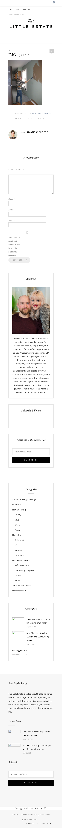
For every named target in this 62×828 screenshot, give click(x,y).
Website (11, 220)
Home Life (17, 535)
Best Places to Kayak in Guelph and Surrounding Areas (37, 637)
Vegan (17, 530)
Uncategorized (19, 590)
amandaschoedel (41, 113)
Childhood (19, 540)
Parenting (19, 555)
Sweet (17, 524)
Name (11, 199)
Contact (27, 9)
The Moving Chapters (24, 570)
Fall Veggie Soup (19, 650)
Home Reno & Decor (21, 560)
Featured (16, 504)
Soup (17, 519)
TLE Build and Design (21, 585)
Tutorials (19, 575)
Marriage (19, 550)
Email (11, 210)
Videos (18, 580)
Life (16, 545)
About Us (13, 9)
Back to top (30, 819)
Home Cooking (19, 509)
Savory (18, 514)
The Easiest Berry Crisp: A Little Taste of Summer (38, 621)
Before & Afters (22, 565)
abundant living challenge (24, 499)
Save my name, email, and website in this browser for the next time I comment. (14, 246)
